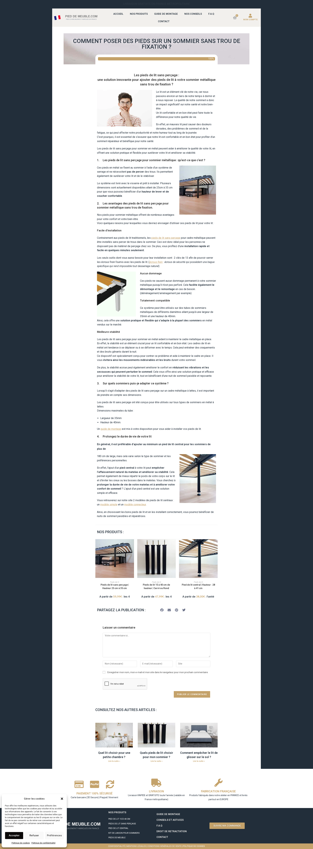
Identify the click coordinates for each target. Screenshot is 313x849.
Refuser (34, 835)
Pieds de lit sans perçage (122, 823)
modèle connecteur (135, 504)
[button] (62, 798)
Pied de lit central (118, 828)
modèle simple (108, 504)
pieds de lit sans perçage (165, 237)
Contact (164, 21)
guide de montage (111, 428)
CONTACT (162, 837)
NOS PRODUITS (117, 812)
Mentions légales (136, 846)
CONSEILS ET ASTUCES (170, 819)
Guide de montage (166, 13)
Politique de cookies (21, 843)
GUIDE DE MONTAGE (168, 814)
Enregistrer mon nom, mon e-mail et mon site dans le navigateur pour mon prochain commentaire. (157, 672)
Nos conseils (193, 13)
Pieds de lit (114, 582)
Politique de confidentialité (43, 843)
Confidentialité (116, 846)
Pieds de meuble (117, 837)
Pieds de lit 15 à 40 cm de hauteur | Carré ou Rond (156, 586)
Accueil (118, 13)
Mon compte (250, 19)
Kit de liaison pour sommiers (124, 833)
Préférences (54, 835)
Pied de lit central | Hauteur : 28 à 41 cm (198, 586)
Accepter (14, 835)
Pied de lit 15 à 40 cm (119, 819)
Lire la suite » (114, 761)
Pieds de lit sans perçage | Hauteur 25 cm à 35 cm (115, 586)
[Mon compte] (250, 16)
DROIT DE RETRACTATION (171, 831)
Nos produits (139, 13)
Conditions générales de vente (164, 846)
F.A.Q (211, 13)
